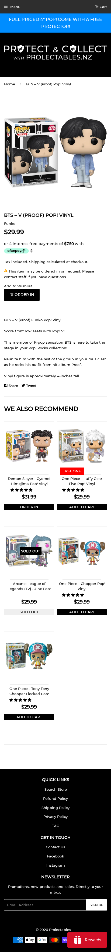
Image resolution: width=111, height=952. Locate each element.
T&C (55, 826)
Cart (103, 7)
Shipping (37, 262)
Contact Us (55, 847)
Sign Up (96, 905)
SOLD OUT (29, 612)
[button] (22, 490)
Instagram (55, 865)
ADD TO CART (82, 507)
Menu (15, 7)
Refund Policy (55, 798)
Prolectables (60, 929)
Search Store (55, 789)
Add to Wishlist (18, 286)
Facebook (55, 856)
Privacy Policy (55, 816)
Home (9, 84)
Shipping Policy (55, 807)
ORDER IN (29, 507)
